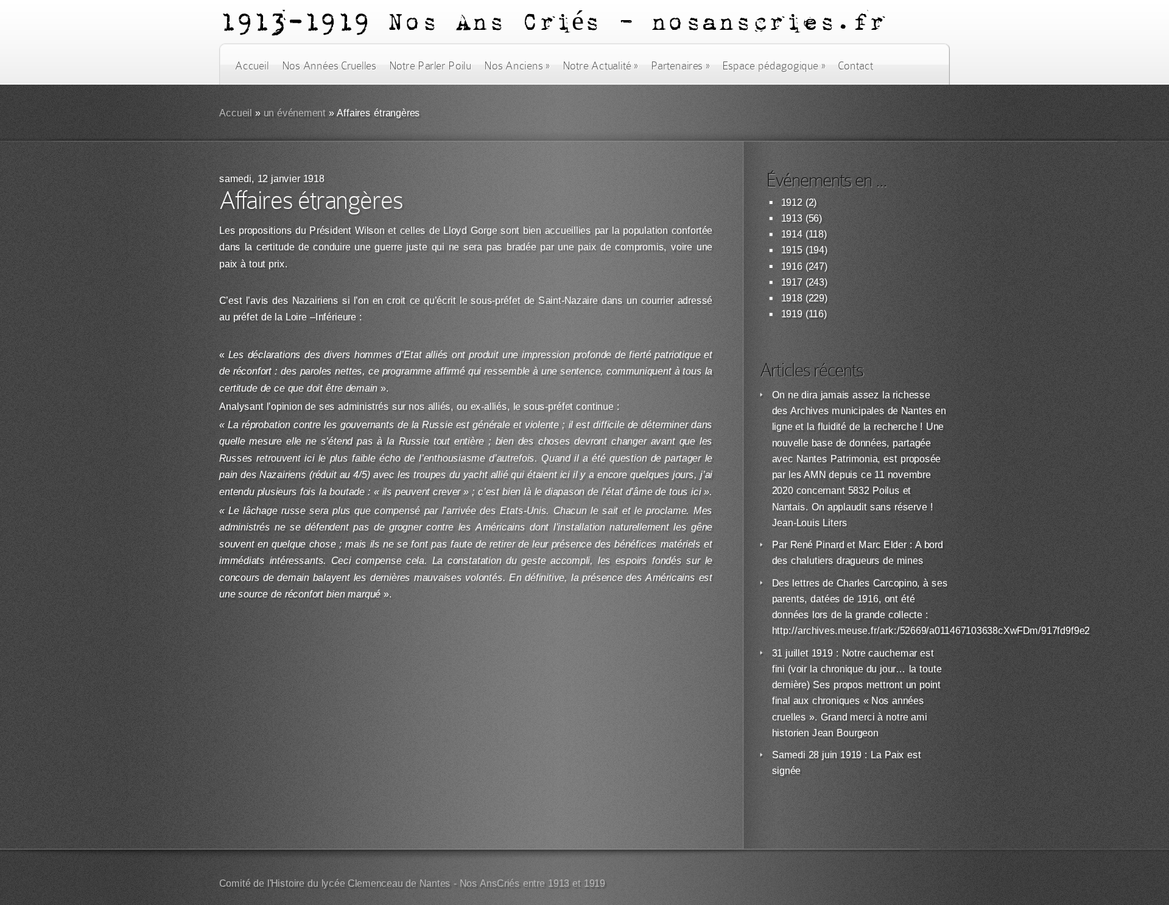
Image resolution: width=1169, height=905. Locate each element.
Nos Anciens (517, 66)
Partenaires (680, 66)
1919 (791, 314)
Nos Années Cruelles (329, 66)
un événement (295, 113)
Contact (855, 66)
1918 (791, 298)
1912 (791, 202)
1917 (791, 282)
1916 (791, 266)
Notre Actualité (600, 66)
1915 (791, 250)
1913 (791, 218)
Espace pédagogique (773, 66)
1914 (791, 234)
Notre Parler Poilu (430, 66)
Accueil (252, 66)
